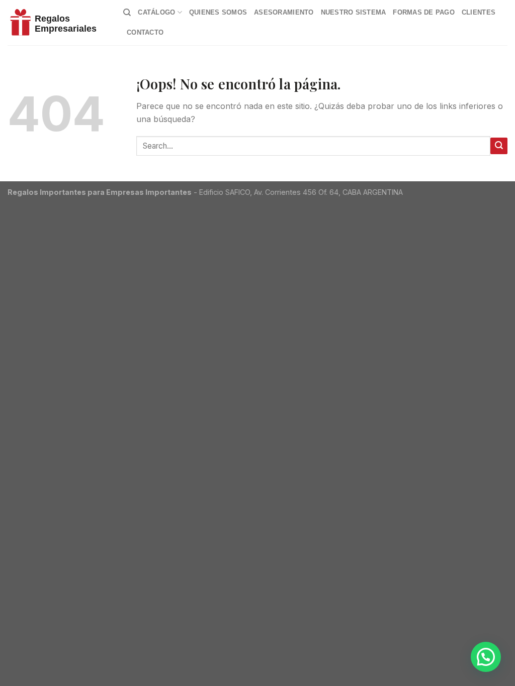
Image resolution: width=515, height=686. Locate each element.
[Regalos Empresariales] (58, 23)
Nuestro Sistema (353, 12)
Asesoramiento (283, 12)
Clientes (478, 12)
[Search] (127, 12)
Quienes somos (218, 12)
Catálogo (156, 12)
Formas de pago (424, 12)
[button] (486, 657)
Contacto (145, 32)
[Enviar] (498, 146)
